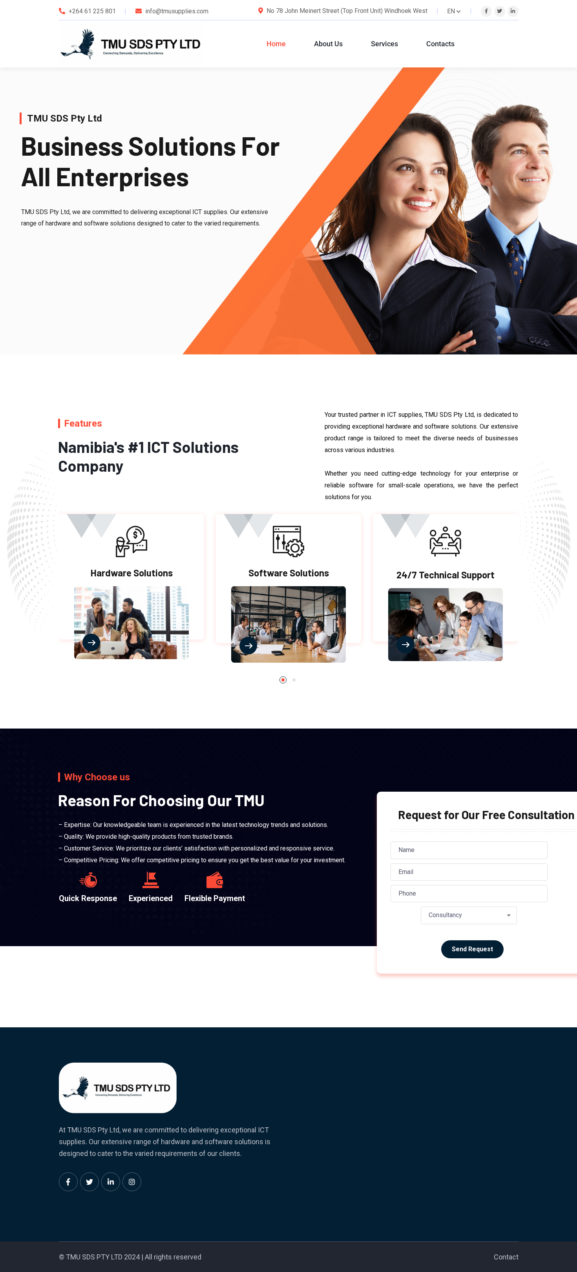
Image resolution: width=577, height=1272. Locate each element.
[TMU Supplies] (131, 44)
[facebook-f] (486, 11)
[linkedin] (513, 11)
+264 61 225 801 (92, 11)
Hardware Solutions (132, 572)
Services (384, 44)
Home (276, 44)
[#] (68, 1181)
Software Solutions (288, 572)
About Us (328, 44)
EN (451, 11)
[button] (283, 679)
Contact (506, 1257)
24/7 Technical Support (445, 574)
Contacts (440, 44)
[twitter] (499, 11)
